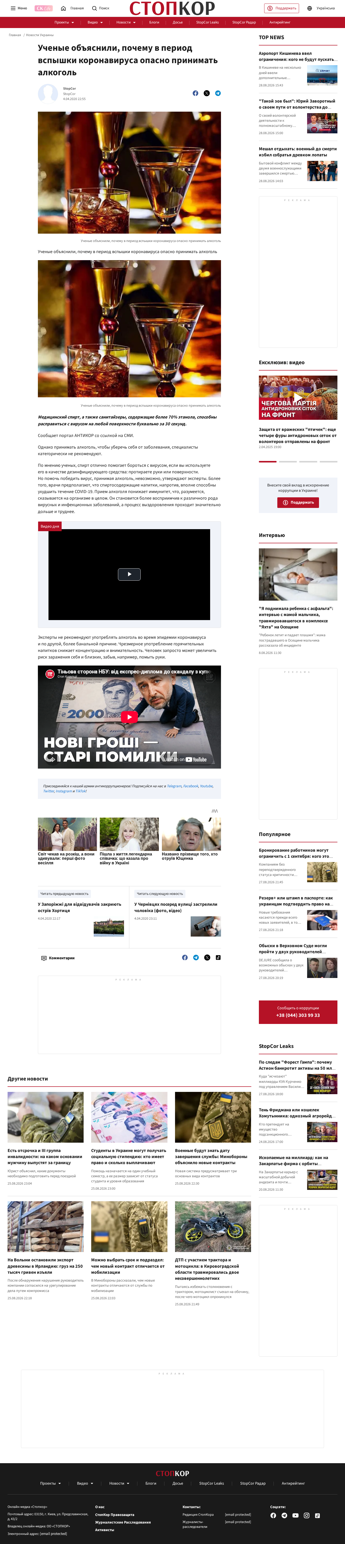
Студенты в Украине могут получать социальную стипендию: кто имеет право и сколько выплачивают (128, 1156)
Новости (123, 22)
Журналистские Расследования (123, 1522)
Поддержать (286, 8)
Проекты (62, 22)
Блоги (154, 22)
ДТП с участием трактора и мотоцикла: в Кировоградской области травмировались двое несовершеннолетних (207, 1269)
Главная (15, 35)
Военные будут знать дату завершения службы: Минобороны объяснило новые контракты (211, 1156)
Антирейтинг (279, 22)
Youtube (206, 786)
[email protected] (53, 1533)
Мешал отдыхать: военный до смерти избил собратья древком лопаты (298, 152)
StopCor (69, 88)
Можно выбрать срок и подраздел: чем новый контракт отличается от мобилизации (128, 1266)
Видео (93, 22)
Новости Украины (40, 35)
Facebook (190, 786)
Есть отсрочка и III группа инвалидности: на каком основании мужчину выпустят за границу (45, 1156)
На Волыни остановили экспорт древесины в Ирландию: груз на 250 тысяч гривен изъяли (45, 1266)
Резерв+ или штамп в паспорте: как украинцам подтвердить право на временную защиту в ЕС (296, 904)
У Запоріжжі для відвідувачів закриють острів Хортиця (79, 907)
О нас (100, 1507)
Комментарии (62, 958)
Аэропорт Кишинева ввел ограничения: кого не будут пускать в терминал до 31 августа (298, 59)
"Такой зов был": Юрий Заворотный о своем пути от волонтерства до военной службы (297, 107)
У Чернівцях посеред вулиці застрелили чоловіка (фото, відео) (175, 907)
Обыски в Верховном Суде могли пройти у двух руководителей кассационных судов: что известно (295, 952)
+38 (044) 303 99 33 (298, 1015)
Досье (178, 22)
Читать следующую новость (160, 893)
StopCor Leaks (207, 22)
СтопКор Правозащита (114, 1514)
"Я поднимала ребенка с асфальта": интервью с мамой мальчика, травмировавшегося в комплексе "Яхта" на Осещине (296, 617)
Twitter (48, 791)
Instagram (64, 791)
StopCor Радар (244, 22)
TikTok (80, 791)
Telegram (174, 786)
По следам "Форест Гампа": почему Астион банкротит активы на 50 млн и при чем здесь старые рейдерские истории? (296, 1071)
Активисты (104, 1530)
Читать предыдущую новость (64, 893)
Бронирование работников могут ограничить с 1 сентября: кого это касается (294, 856)
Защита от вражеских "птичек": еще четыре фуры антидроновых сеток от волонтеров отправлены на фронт (298, 435)
